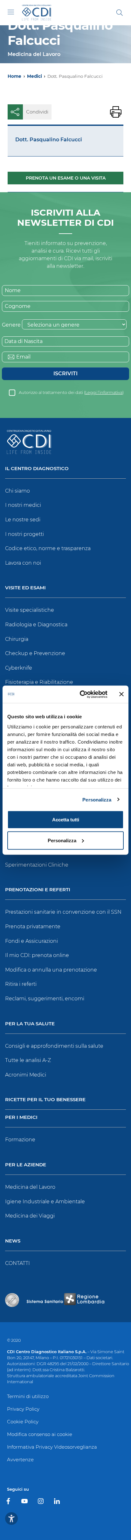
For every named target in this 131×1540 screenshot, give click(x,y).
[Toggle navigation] (11, 12)
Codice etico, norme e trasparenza (48, 548)
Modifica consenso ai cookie (39, 1434)
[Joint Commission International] (12, 1300)
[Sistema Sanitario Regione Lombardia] (65, 1300)
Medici (34, 76)
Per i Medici (21, 1117)
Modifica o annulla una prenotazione (51, 970)
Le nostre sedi (22, 520)
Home (14, 76)
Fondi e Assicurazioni (31, 941)
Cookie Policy (22, 1422)
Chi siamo (17, 491)
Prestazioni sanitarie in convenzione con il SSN (63, 912)
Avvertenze (20, 1460)
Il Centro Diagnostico (37, 468)
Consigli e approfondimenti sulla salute (54, 1046)
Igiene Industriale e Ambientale (45, 1202)
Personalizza (96, 799)
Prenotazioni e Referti (37, 890)
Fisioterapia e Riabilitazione (39, 682)
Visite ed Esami (25, 588)
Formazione (20, 1140)
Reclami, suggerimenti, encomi (44, 999)
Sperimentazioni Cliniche (36, 865)
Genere (11, 325)
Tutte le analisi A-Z (28, 1060)
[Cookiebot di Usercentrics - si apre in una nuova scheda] (81, 694)
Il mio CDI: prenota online (37, 955)
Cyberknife (18, 668)
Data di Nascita (23, 341)
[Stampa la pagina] (115, 112)
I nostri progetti (24, 534)
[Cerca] (119, 12)
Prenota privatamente (32, 926)
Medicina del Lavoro (30, 1187)
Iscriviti (65, 374)
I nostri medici (23, 505)
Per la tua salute (30, 1024)
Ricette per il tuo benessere (45, 1099)
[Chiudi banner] (121, 694)
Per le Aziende (25, 1165)
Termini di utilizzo (28, 1396)
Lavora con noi (23, 563)
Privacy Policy (23, 1409)
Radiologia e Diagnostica (36, 625)
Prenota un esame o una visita (66, 178)
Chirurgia (16, 639)
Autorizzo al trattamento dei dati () (71, 392)
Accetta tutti (65, 819)
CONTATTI (17, 1263)
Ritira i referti (21, 984)
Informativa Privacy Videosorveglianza (52, 1447)
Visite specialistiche (29, 610)
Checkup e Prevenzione (35, 653)
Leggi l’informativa (103, 392)
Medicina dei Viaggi (30, 1216)
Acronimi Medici (25, 1075)
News (12, 1241)
